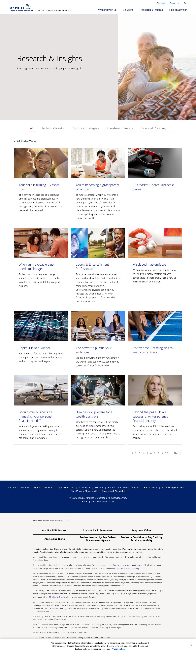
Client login (161, 3)
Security (25, 487)
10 (166, 453)
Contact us (174, 3)
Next (176, 453)
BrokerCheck (150, 487)
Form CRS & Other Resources (123, 487)
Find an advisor (178, 9)
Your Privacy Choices (82, 491)
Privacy (12, 487)
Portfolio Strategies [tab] (85, 128)
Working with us (107, 9)
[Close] (191, 645)
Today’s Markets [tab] (52, 128)
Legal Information (65, 487)
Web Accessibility (43, 487)
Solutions (128, 9)
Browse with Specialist (113, 491)
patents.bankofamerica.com (102, 501)
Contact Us (84, 487)
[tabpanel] (98, 298)
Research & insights (151, 9)
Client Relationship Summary (127, 568)
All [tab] (31, 128)
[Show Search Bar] (185, 3)
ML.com (99, 487)
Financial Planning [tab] (153, 128)
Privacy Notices (118, 649)
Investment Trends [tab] (120, 128)
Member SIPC (54, 597)
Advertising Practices (173, 487)
